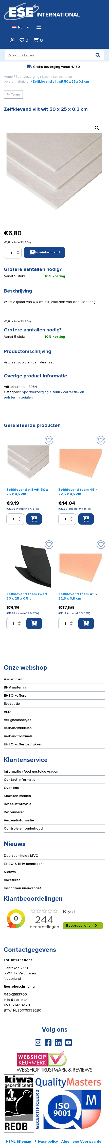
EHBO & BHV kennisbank (24, 864)
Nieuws (10, 872)
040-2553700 (15, 994)
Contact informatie (19, 779)
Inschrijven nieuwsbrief (22, 888)
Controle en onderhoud (23, 828)
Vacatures (12, 880)
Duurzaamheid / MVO (21, 855)
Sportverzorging (27, 77)
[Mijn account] (12, 40)
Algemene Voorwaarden (82, 1141)
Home (8, 77)
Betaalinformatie (17, 804)
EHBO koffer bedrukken (23, 744)
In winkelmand (47, 252)
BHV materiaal (15, 687)
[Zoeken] (98, 55)
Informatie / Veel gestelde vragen (31, 771)
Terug (15, 94)
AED (7, 712)
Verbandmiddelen (18, 728)
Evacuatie (12, 703)
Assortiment (14, 679)
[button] (97, 128)
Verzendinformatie (19, 820)
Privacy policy (46, 1141)
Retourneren (14, 812)
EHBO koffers (15, 695)
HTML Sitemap (18, 1141)
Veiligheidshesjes (17, 720)
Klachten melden (17, 796)
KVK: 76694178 (17, 1005)
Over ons (11, 788)
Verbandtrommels (18, 736)
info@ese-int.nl (16, 1000)
